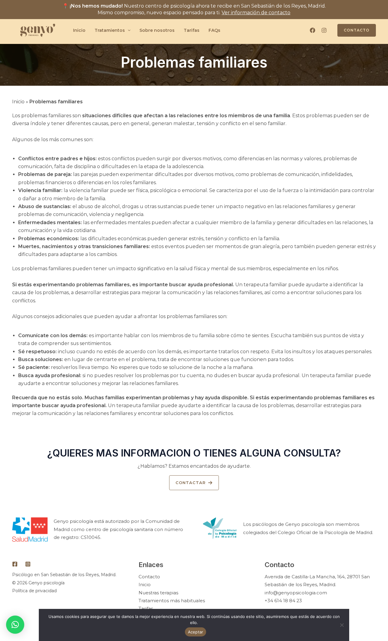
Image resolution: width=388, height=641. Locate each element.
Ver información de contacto (256, 12)
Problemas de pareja (44, 174)
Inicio (79, 30)
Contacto (149, 577)
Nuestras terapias (158, 593)
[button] (194, 482)
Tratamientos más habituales (172, 600)
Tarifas (191, 30)
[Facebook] (312, 30)
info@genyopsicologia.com (296, 593)
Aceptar (195, 631)
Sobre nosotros (157, 30)
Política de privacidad (34, 590)
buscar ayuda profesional (200, 284)
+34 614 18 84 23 (283, 600)
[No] (342, 625)
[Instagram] (324, 30)
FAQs (214, 30)
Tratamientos (110, 30)
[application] (127, 30)
